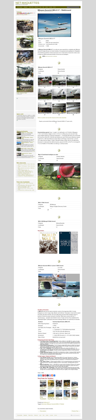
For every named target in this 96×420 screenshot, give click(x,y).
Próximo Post (76, 411)
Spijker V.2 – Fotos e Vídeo (27, 132)
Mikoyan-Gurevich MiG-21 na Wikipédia (51, 56)
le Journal (50, 7)
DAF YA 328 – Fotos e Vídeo (27, 148)
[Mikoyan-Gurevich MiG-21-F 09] (73, 107)
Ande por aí (36, 7)
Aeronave (44, 404)
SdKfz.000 (52, 11)
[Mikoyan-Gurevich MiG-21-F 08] (59, 107)
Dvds (43, 7)
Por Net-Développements (75, 415)
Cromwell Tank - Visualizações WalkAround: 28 (25, 175)
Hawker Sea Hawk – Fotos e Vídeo (27, 138)
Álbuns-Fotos (31, 7)
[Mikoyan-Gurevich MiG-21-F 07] (45, 107)
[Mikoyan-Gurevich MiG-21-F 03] (73, 80)
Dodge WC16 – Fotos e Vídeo (23, 48)
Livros (40, 7)
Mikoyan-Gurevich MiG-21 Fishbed (55, 404)
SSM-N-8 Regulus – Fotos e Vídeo (27, 143)
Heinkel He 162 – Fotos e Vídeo (26, 154)
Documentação (19, 7)
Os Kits (54, 7)
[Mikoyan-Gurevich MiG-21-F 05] (59, 94)
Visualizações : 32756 (24, 187)
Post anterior (42, 411)
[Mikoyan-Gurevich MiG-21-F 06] (73, 94)
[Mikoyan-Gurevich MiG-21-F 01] (45, 80)
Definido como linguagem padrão (22, 14)
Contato (46, 7)
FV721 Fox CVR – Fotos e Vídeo (23, 34)
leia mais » (24, 136)
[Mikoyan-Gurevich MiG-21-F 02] (59, 80)
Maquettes (26, 7)
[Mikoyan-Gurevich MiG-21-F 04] (45, 94)
